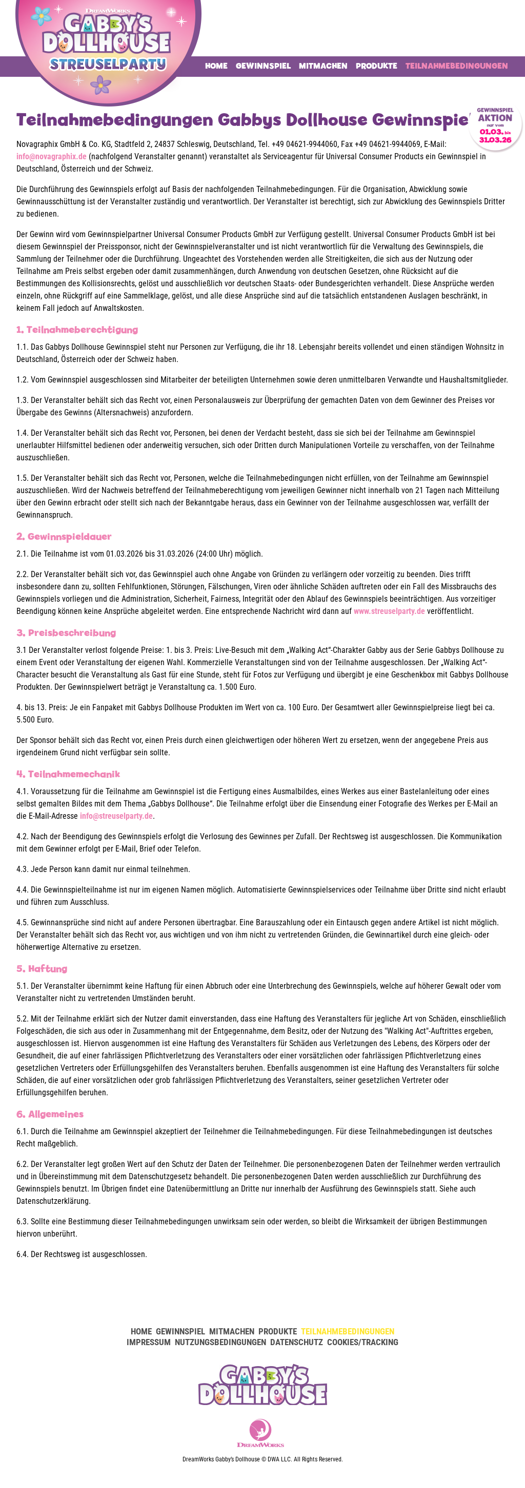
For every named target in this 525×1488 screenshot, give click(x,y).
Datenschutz (296, 1342)
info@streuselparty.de (116, 816)
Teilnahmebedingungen (457, 66)
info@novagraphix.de (51, 156)
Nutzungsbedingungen (220, 1342)
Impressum (149, 1342)
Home (216, 66)
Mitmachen (323, 66)
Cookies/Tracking (362, 1342)
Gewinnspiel (263, 66)
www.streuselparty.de (389, 611)
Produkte (376, 66)
